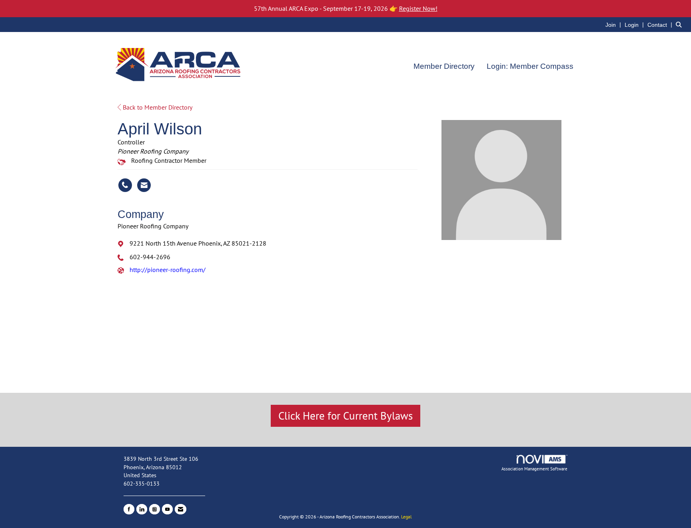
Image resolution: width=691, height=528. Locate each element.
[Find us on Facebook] (129, 509)
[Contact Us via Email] (180, 509)
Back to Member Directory (156, 107)
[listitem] (614, 24)
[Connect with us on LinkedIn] (141, 509)
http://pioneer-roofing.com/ (168, 270)
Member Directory (444, 66)
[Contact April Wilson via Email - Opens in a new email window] (144, 185)
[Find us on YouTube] (167, 509)
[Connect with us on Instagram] (154, 509)
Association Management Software (534, 469)
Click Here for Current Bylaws (345, 415)
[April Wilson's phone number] (125, 185)
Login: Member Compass (530, 66)
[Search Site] (680, 24)
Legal (406, 517)
